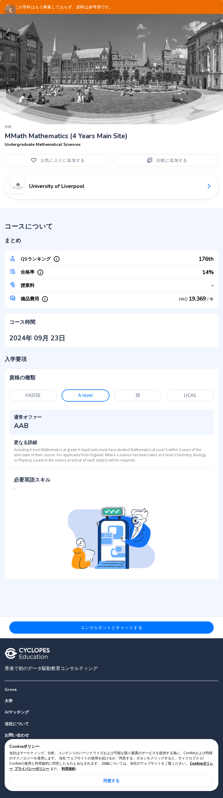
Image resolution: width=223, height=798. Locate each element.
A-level (85, 395)
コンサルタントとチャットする (111, 627)
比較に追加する (172, 160)
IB (138, 395)
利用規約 (68, 768)
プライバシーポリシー (32, 768)
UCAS (190, 395)
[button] (111, 701)
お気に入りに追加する (63, 160)
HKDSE (33, 395)
